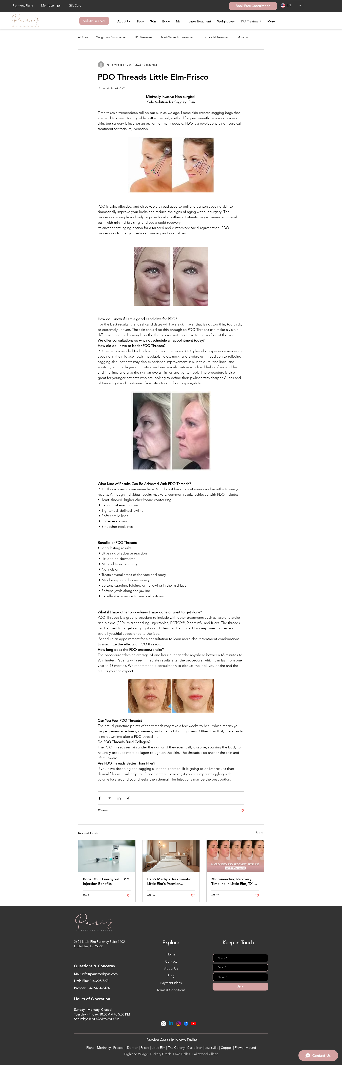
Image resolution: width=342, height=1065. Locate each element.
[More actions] (241, 64)
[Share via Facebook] (100, 798)
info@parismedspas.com (100, 974)
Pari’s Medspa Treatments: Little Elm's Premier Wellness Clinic (169, 881)
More (241, 37)
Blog (170, 976)
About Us (171, 969)
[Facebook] (186, 1023)
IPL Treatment (144, 37)
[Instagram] (178, 1023)
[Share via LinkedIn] (119, 798)
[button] (140, 21)
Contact (171, 961)
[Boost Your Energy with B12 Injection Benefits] (106, 856)
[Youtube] (193, 1023)
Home (170, 954)
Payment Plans (171, 983)
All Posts (83, 37)
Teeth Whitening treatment (178, 37)
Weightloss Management (111, 37)
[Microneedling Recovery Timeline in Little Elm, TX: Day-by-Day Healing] (235, 856)
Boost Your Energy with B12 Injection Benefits (106, 881)
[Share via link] (129, 798)
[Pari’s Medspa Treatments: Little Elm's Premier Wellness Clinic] (171, 856)
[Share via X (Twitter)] (109, 798)
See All (259, 832)
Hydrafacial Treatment (216, 37)
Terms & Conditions (171, 990)
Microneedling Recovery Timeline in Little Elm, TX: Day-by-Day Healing (232, 881)
